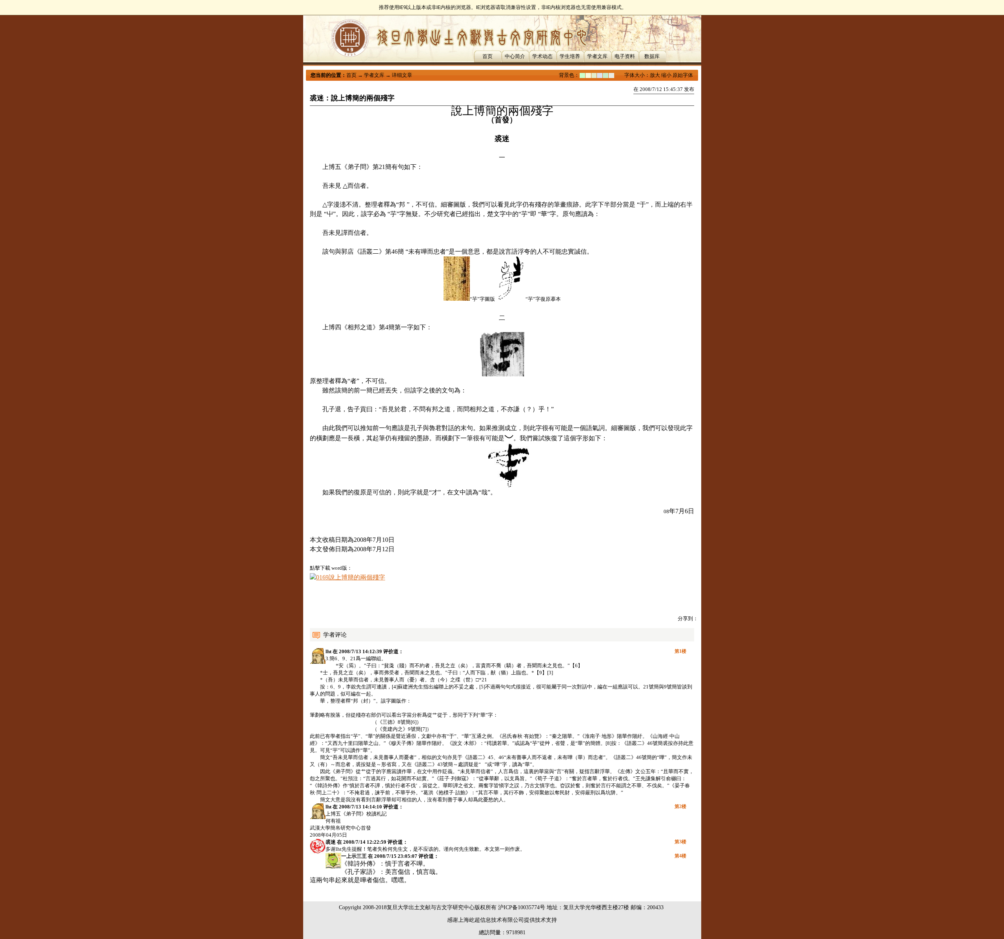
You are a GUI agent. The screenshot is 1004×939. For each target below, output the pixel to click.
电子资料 (625, 56)
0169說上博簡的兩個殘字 (350, 577)
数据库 (652, 56)
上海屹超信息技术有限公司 (491, 920)
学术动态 (542, 56)
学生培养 (570, 56)
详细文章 (402, 75)
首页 (487, 56)
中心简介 (515, 56)
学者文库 (597, 56)
